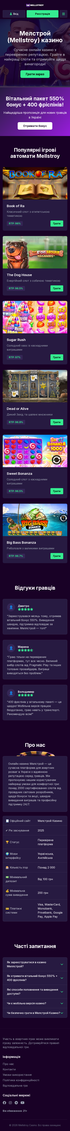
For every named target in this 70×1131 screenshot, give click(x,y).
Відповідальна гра (15, 1085)
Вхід (15, 13)
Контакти (9, 1069)
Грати (56, 223)
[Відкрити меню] (63, 14)
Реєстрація (42, 13)
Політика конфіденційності (21, 1080)
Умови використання (17, 1074)
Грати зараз (35, 74)
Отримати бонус (35, 126)
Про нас (8, 1064)
